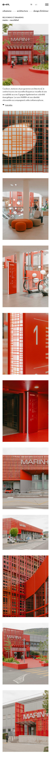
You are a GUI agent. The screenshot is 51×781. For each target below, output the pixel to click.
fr (31, 5)
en (36, 5)
